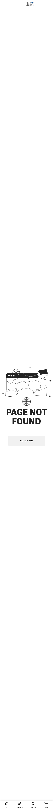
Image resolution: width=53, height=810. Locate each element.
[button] (3, 4)
